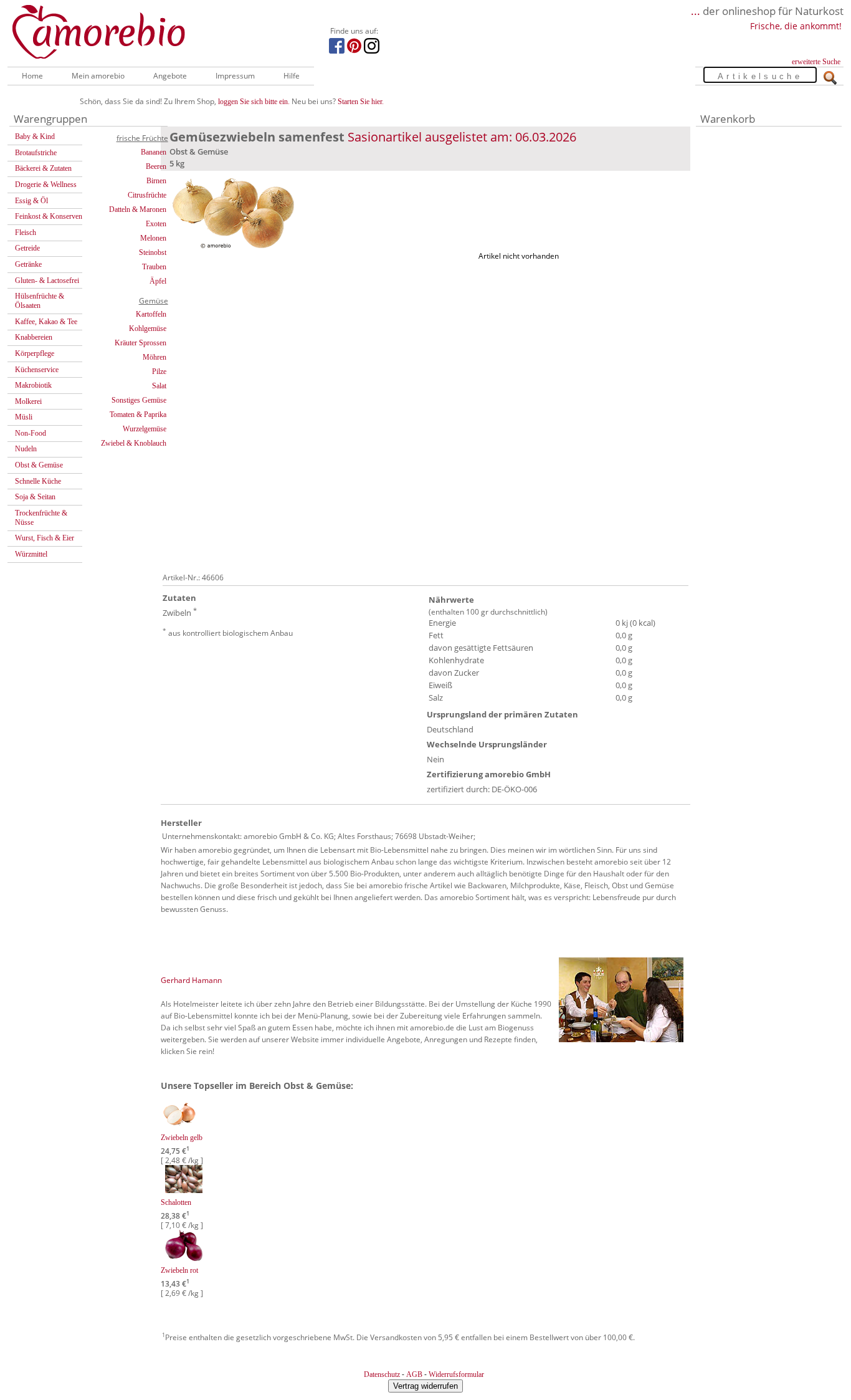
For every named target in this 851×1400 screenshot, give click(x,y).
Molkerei (28, 401)
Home (32, 75)
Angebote (170, 75)
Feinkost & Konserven (48, 216)
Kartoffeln (151, 314)
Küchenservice (37, 369)
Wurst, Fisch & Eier (44, 538)
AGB (414, 1374)
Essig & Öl (31, 200)
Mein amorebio (98, 75)
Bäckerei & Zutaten (43, 168)
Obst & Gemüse (39, 465)
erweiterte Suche (816, 61)
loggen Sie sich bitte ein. (254, 101)
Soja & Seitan (35, 496)
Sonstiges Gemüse (139, 400)
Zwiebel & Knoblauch (133, 443)
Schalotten (176, 1202)
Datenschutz (382, 1374)
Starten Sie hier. (361, 101)
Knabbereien (33, 337)
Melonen (153, 238)
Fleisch (25, 232)
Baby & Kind (35, 136)
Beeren (156, 166)
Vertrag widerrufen (425, 1386)
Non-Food (30, 433)
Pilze (159, 371)
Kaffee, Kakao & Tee (46, 321)
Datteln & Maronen (137, 209)
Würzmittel (31, 554)
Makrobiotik (33, 385)
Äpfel (158, 281)
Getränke (28, 264)
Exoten (156, 223)
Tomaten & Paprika (138, 414)
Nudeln (26, 448)
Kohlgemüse (147, 328)
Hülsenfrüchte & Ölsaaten (39, 301)
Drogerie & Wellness (46, 184)
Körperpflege (34, 353)
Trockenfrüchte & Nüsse (41, 518)
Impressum (235, 75)
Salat (159, 385)
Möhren (154, 357)
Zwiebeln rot (179, 1270)
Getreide (27, 248)
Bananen (153, 152)
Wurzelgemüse (144, 428)
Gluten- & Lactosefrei (47, 280)
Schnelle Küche (38, 481)
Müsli (23, 417)
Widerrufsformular (456, 1374)
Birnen (156, 180)
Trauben (154, 266)
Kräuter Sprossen (140, 342)
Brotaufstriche (36, 152)
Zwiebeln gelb (181, 1137)
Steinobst (152, 252)
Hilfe (291, 75)
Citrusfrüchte (147, 195)
